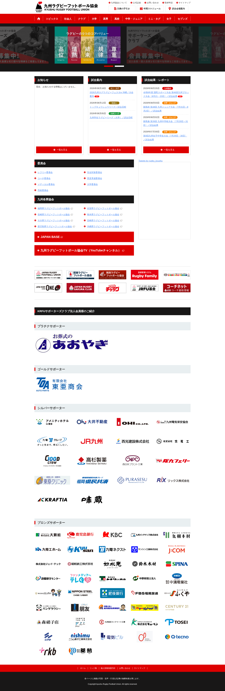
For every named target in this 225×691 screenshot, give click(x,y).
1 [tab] (108, 66)
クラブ (81, 18)
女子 (169, 18)
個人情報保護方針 (108, 668)
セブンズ (183, 18)
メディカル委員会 (46, 184)
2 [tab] (119, 66)
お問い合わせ (153, 3)
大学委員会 (92, 184)
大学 (94, 18)
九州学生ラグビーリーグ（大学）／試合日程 (111, 117)
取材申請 (169, 3)
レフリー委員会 (45, 172)
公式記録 (137, 3)
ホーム (38, 18)
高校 (116, 18)
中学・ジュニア (133, 18)
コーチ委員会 (44, 178)
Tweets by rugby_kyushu (151, 160)
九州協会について (119, 3)
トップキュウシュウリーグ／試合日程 (108, 107)
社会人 (68, 18)
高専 (105, 18)
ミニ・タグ (154, 18)
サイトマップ (185, 3)
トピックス (52, 18)
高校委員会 (43, 190)
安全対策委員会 (94, 172)
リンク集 (93, 668)
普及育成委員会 (94, 178)
